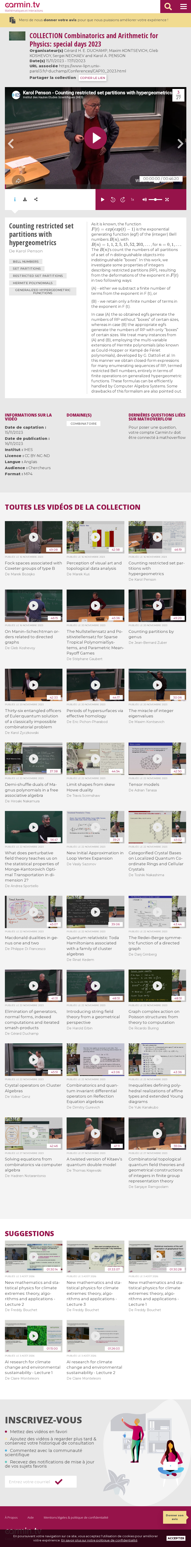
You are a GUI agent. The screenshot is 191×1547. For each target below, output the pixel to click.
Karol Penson (29, 251)
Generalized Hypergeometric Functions (42, 291)
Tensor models (144, 784)
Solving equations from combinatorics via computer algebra (33, 1164)
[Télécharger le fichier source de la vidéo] (25, 199)
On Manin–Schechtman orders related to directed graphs (32, 637)
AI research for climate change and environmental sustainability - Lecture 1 (33, 1367)
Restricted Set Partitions (38, 276)
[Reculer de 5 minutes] (113, 199)
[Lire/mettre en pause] (102, 199)
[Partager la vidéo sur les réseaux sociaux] (35, 199)
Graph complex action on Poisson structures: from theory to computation (154, 1017)
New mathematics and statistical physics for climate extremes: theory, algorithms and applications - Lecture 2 (32, 1293)
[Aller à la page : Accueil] (22, 4)
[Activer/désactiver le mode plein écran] (167, 199)
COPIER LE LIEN (92, 78)
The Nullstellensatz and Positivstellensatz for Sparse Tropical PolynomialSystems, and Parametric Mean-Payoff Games (95, 642)
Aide (30, 1517)
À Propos (11, 1517)
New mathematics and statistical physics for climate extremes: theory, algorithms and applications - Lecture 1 (156, 1293)
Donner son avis (175, 1517)
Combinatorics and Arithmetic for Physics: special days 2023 (94, 40)
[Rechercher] (168, 6)
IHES (28, 450)
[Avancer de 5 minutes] (123, 199)
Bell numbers (26, 261)
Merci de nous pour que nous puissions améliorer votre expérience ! (93, 20)
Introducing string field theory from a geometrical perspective (93, 1017)
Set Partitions (27, 268)
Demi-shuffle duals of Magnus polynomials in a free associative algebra (31, 790)
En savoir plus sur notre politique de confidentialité (99, 1540)
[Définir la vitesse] (144, 199)
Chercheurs (39, 468)
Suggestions (29, 1233)
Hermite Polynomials (33, 283)
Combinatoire (84, 423)
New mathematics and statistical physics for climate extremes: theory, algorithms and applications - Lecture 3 (94, 1293)
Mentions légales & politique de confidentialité (76, 1517)
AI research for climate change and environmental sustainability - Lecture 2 (94, 1367)
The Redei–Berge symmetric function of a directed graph (155, 943)
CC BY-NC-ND (37, 456)
